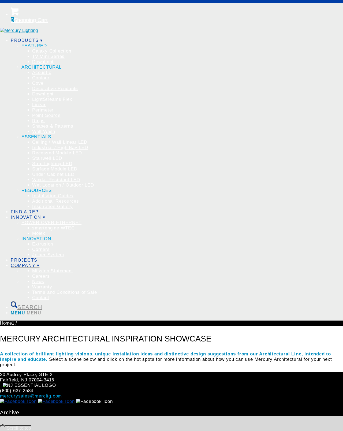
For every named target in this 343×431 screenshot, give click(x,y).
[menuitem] (177, 123)
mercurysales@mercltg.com (31, 396)
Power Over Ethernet (51, 222)
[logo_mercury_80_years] (19, 30)
